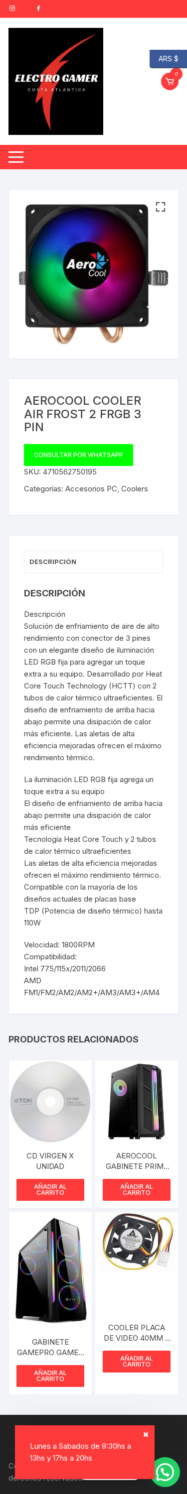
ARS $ (164, 58)
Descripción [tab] (52, 562)
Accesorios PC (91, 488)
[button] (160, 207)
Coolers (134, 488)
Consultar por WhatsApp (78, 455)
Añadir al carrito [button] (50, 1189)
